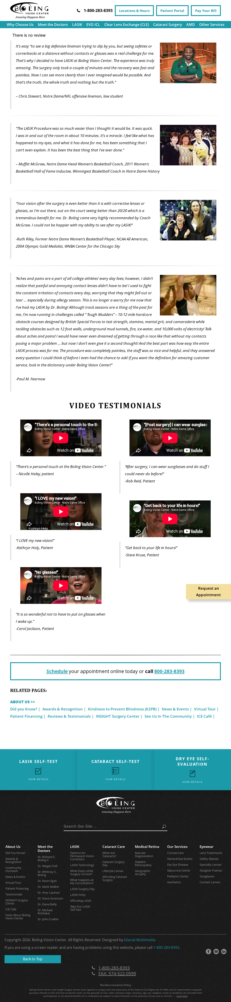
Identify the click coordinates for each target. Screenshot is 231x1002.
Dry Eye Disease (177, 864)
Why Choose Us (20, 24)
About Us (12, 847)
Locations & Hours (134, 10)
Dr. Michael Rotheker (45, 911)
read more (182, 995)
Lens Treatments (211, 852)
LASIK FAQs (77, 894)
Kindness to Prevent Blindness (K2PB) (122, 709)
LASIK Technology (82, 865)
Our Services (177, 847)
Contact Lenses (210, 882)
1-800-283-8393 (166, 947)
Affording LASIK (80, 900)
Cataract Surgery (167, 24)
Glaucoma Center (178, 870)
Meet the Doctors (53, 24)
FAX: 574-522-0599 (117, 973)
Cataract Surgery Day (113, 863)
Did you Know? (23, 709)
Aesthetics (174, 882)
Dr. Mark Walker (48, 886)
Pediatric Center (178, 876)
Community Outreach (13, 869)
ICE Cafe (10, 909)
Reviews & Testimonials (69, 716)
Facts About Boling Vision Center (17, 916)
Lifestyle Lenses (112, 870)
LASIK (77, 24)
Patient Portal (172, 10)
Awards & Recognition (62, 709)
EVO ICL (93, 24)
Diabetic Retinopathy (143, 863)
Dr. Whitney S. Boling (47, 873)
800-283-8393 (169, 671)
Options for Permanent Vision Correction (82, 856)
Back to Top (32, 958)
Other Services (211, 24)
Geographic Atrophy (142, 872)
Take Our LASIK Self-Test (80, 908)
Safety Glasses (209, 858)
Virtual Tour (205, 709)
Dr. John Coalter (48, 919)
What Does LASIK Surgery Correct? (81, 872)
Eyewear (206, 847)
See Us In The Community (168, 716)
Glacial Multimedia (139, 939)
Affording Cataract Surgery (114, 878)
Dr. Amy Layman (49, 892)
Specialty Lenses (211, 864)
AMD (190, 24)
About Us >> (22, 701)
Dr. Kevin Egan (47, 880)
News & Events (175, 709)
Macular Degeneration (144, 854)
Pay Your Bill (206, 10)
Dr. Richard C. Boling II (46, 858)
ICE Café (204, 716)
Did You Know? (15, 852)
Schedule (57, 671)
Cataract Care (113, 847)
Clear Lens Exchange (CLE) (126, 24)
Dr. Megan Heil (47, 865)
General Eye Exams (179, 858)
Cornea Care (175, 852)
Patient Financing (26, 716)
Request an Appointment (208, 591)
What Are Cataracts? (109, 854)
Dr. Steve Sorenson (50, 898)
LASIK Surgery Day (82, 888)
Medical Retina (147, 847)
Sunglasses (207, 876)
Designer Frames (211, 870)
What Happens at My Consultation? (82, 881)
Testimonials (13, 894)
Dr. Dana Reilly (47, 904)
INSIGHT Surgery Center (117, 716)
